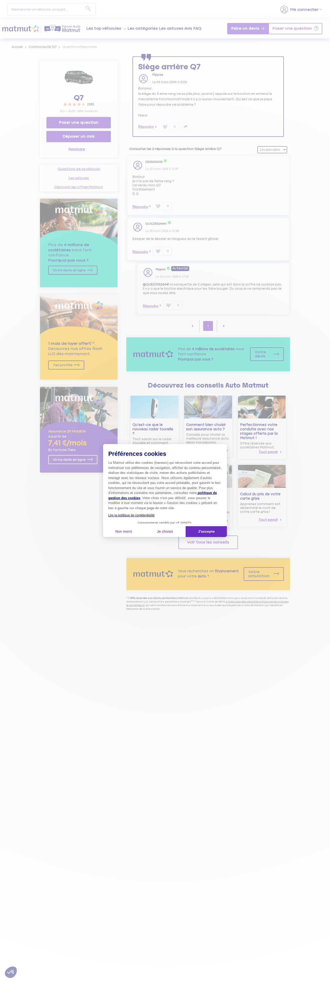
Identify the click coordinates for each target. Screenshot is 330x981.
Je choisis (165, 531)
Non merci (123, 531)
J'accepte (206, 531)
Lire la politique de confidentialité (131, 515)
